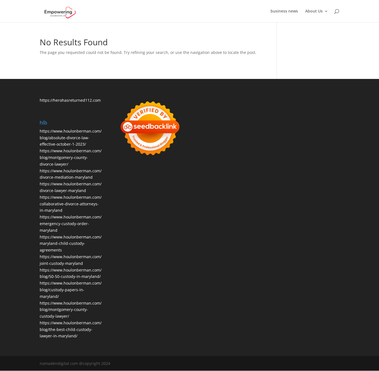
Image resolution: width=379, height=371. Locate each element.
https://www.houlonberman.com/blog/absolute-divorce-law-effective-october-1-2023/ (71, 137)
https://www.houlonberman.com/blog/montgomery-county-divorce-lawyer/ (71, 157)
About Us (314, 11)
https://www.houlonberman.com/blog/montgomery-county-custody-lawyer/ (71, 309)
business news (284, 11)
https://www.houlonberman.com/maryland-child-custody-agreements (71, 243)
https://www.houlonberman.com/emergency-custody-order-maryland (71, 223)
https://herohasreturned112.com (70, 100)
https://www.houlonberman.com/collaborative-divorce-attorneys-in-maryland (71, 204)
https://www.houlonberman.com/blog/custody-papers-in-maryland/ (71, 289)
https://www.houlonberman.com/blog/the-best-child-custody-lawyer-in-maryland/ (71, 329)
